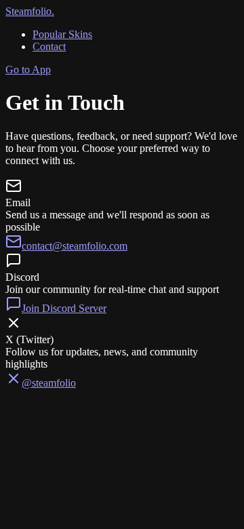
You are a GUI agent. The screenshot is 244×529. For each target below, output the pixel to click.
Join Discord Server (64, 308)
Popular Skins (62, 34)
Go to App (28, 69)
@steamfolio (49, 383)
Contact (49, 46)
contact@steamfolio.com (74, 246)
